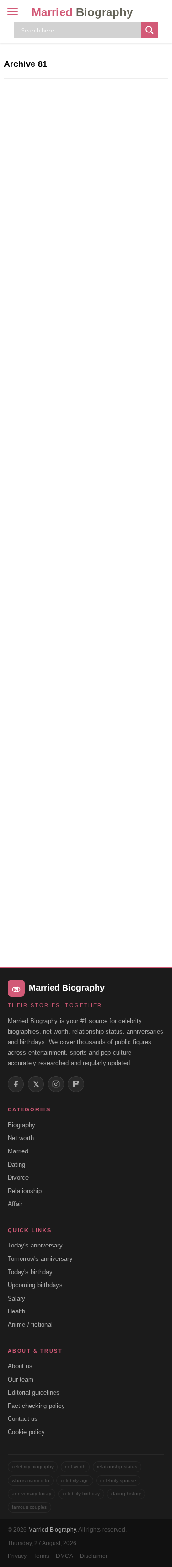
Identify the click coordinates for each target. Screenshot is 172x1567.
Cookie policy (26, 1432)
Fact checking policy (36, 1405)
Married (82, 12)
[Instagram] (56, 1084)
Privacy (17, 1556)
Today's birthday (30, 1272)
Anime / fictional (30, 1324)
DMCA (64, 1556)
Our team (20, 1379)
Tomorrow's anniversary (40, 1258)
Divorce (18, 1177)
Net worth (21, 1137)
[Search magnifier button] (149, 30)
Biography (21, 1125)
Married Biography (52, 1529)
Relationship (25, 1190)
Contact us (23, 1418)
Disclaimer (94, 1556)
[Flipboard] (76, 1084)
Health (16, 1311)
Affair (15, 1203)
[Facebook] (16, 1084)
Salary (16, 1298)
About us (20, 1366)
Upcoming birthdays (35, 1285)
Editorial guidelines (34, 1392)
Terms (41, 1556)
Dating (16, 1164)
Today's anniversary (35, 1245)
